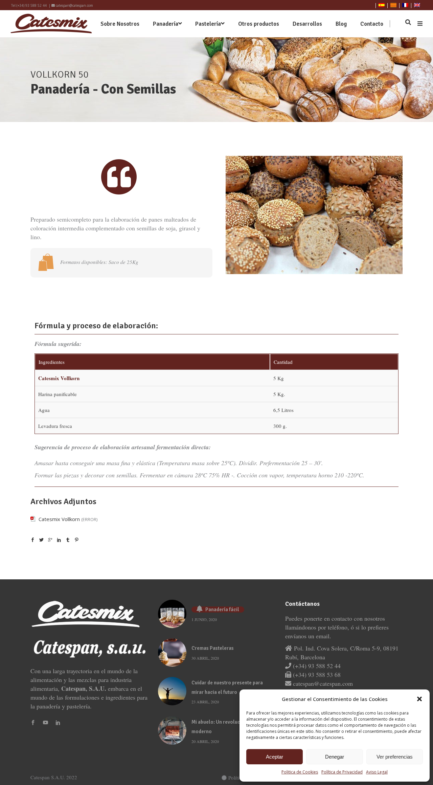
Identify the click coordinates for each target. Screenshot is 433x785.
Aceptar (274, 757)
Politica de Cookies (299, 772)
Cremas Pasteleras (212, 648)
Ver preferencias (395, 757)
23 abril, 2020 (205, 701)
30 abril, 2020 (205, 658)
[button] (419, 699)
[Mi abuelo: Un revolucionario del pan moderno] (172, 730)
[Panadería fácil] (172, 614)
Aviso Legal (377, 772)
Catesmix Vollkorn (59, 519)
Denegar (334, 757)
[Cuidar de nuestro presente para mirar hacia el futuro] (172, 691)
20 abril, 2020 (205, 741)
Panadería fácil (222, 609)
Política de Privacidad (342, 772)
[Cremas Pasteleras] (172, 652)
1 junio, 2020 (204, 619)
